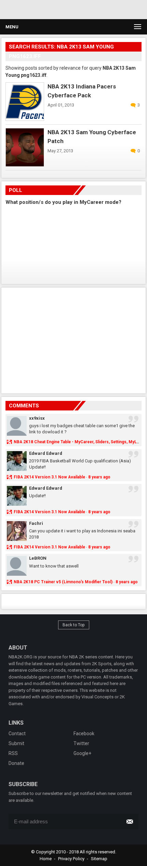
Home (46, 858)
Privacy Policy (71, 858)
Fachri (36, 523)
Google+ (82, 753)
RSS (13, 753)
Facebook (84, 733)
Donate (16, 763)
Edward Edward (45, 453)
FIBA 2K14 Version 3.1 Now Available (49, 477)
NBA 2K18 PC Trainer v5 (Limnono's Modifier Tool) (63, 581)
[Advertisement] (65, 8)
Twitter (81, 743)
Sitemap (99, 858)
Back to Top (74, 625)
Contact (17, 733)
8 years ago (99, 477)
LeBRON (37, 558)
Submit (16, 743)
